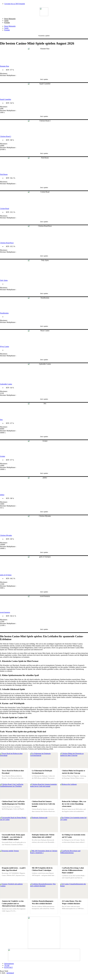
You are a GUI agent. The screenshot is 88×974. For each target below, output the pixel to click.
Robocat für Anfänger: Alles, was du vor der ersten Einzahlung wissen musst (74, 804)
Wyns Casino (4, 346)
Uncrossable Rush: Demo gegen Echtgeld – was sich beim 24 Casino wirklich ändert (13, 837)
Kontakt (7, 22)
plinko (2, 495)
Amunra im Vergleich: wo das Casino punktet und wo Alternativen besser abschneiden (13, 903)
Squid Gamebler (5, 99)
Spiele (6, 21)
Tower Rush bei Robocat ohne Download (13, 772)
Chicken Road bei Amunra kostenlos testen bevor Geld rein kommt (43, 804)
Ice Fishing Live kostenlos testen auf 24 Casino (73, 836)
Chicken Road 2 (5, 136)
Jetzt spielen (44, 79)
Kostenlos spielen (44, 35)
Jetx (1, 419)
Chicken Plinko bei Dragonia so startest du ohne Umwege (73, 772)
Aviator (2, 456)
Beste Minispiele (10, 19)
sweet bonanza (5, 612)
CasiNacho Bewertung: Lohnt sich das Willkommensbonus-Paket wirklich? (73, 870)
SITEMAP (10, 973)
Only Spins (4, 280)
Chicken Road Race (7, 243)
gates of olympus (5, 575)
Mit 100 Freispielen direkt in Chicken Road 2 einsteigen (42, 869)
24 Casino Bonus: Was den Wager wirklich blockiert (71, 902)
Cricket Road (4, 208)
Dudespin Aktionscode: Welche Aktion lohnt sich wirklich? (43, 836)
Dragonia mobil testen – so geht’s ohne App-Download (14, 869)
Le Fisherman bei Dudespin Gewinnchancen (42, 772)
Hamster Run (4, 66)
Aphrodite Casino (6, 384)
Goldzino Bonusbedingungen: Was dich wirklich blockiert (42, 902)
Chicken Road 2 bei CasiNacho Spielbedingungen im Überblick (13, 803)
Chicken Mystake (6, 535)
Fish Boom (4, 174)
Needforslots (4, 313)
